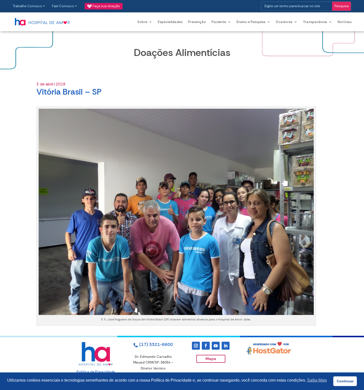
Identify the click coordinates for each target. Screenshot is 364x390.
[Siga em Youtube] (216, 346)
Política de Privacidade (96, 371)
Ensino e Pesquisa (250, 22)
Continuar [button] (345, 381)
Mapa (211, 358)
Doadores (284, 22)
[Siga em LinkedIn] (226, 346)
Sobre (142, 22)
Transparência (315, 22)
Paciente (218, 22)
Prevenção (197, 22)
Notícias (345, 22)
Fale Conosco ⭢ (64, 6)
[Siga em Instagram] (196, 346)
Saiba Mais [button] (317, 380)
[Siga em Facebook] (206, 346)
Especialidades (170, 22)
